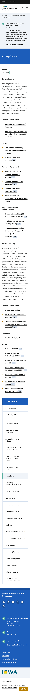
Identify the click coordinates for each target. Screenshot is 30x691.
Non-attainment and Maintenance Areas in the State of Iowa (16, 198)
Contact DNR (6, 652)
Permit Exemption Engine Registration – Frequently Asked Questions (14, 232)
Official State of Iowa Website (9, 1)
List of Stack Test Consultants (15, 315)
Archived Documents (9, 662)
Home (5, 15)
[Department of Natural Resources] (6, 6)
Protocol (13, 349)
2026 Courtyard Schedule (14, 44)
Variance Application (12, 158)
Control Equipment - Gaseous (15, 361)
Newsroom (5, 655)
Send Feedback (7, 681)
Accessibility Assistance (10, 659)
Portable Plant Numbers (13, 189)
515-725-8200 (11, 634)
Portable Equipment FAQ (14, 182)
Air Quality (7, 17)
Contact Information (12, 310)
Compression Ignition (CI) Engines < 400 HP (16, 215)
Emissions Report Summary (15, 375)
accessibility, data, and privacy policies (14, 686)
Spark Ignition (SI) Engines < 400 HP (15, 222)
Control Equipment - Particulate (14, 354)
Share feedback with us (15, 645)
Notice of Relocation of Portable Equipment (13, 174)
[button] (23, 689)
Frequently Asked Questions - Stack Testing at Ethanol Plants (16, 324)
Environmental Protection (18, 15)
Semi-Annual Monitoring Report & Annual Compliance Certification (15, 150)
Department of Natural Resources (9, 9)
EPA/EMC (11, 338)
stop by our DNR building (14, 36)
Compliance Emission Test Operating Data (15, 368)
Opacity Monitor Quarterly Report (14, 389)
